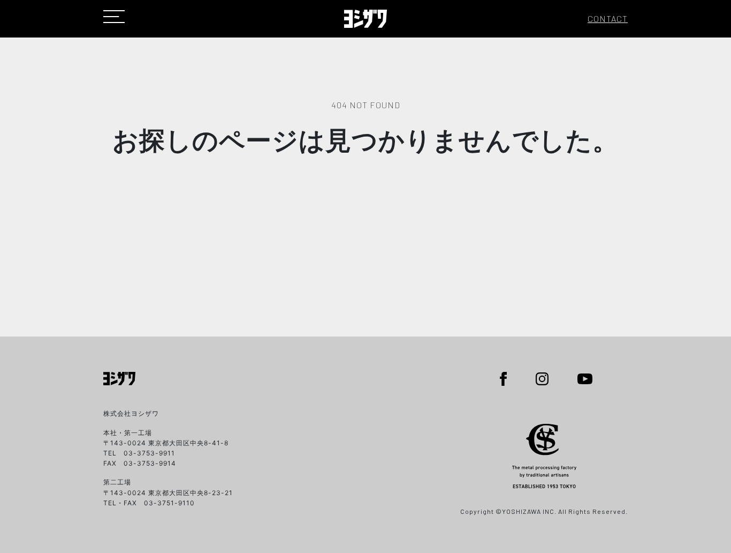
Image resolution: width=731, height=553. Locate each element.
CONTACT (608, 18)
